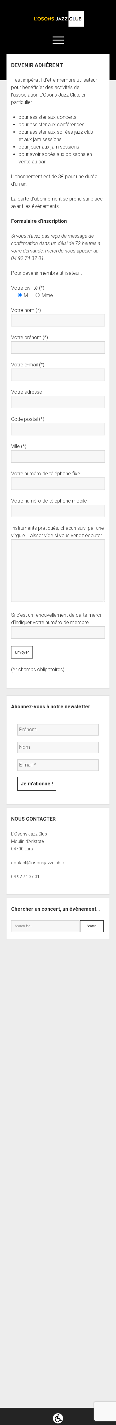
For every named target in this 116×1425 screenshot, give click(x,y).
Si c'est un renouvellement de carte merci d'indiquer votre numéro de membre (56, 618)
